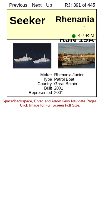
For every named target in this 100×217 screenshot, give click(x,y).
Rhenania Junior (69, 75)
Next (37, 5)
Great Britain (65, 84)
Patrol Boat (64, 79)
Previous (18, 5)
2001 (58, 88)
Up (49, 5)
